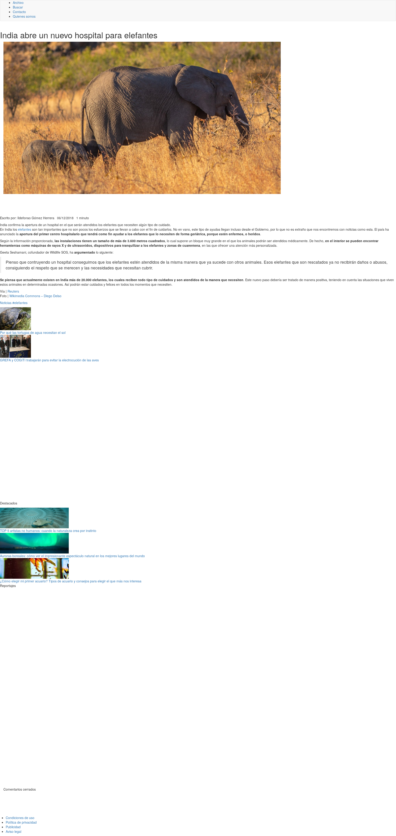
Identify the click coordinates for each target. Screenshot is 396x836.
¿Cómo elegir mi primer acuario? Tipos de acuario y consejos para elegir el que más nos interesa (70, 581)
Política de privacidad (21, 822)
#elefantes (20, 302)
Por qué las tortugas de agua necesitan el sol (33, 332)
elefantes (24, 229)
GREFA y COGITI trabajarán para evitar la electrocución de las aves (49, 360)
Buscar (18, 7)
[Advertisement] (112, 204)
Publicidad (13, 827)
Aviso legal (13, 831)
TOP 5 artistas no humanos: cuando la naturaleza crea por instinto (48, 530)
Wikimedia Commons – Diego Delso (35, 295)
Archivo (18, 2)
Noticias (5, 302)
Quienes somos (24, 16)
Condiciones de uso (20, 817)
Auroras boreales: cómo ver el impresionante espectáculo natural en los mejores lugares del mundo (72, 556)
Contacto (19, 11)
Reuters (13, 291)
